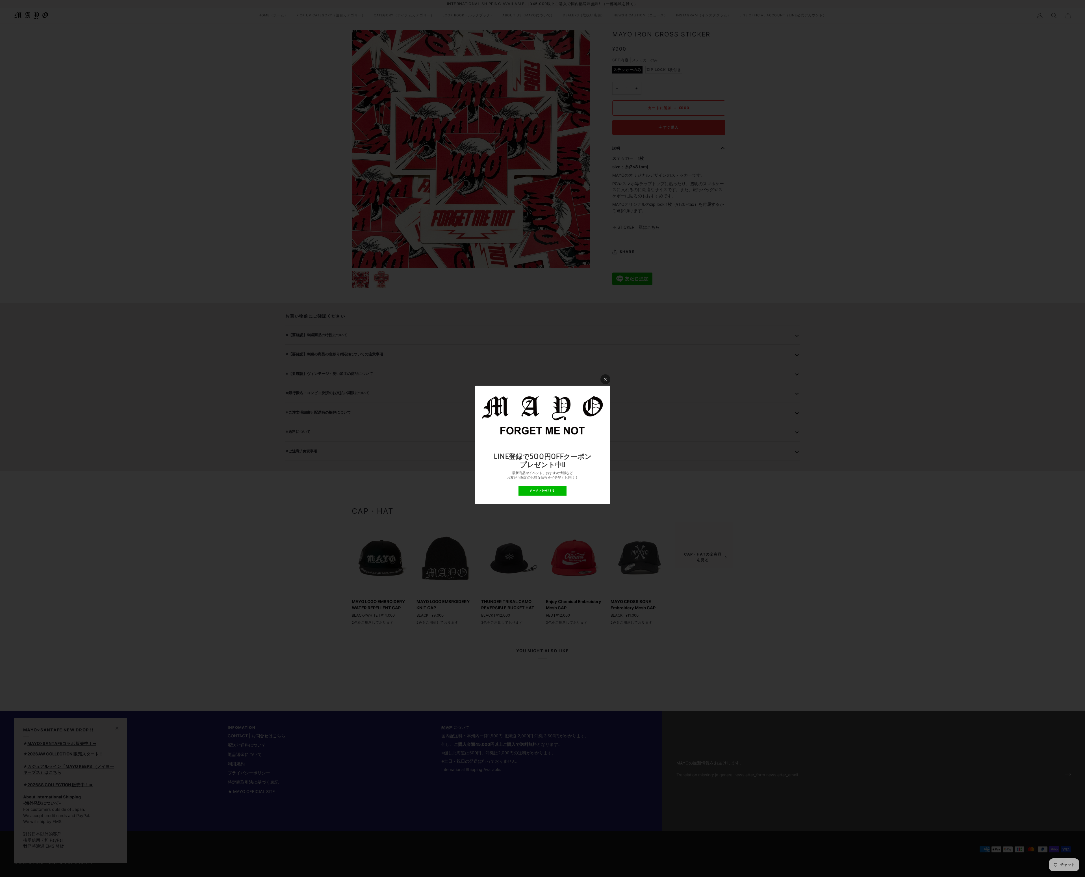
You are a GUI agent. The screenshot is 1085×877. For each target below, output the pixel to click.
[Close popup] (605, 379)
